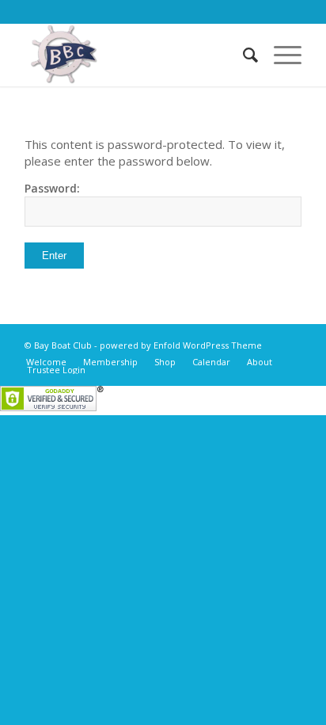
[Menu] (279, 54)
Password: (52, 188)
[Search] (242, 54)
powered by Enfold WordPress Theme (181, 345)
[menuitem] (242, 54)
